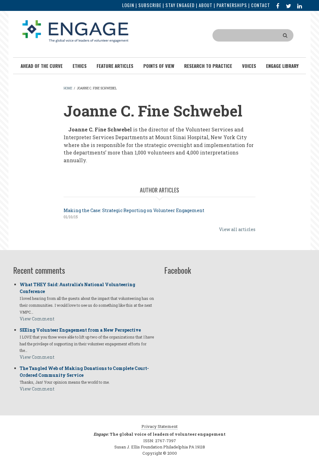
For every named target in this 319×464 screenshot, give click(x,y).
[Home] (75, 30)
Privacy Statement (159, 426)
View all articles (237, 229)
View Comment (37, 319)
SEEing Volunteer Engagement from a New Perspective (80, 330)
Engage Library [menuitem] (282, 65)
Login (128, 5)
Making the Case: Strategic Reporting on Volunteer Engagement (134, 210)
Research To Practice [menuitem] (208, 65)
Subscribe (149, 5)
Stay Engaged (180, 5)
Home (68, 88)
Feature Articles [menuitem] (115, 65)
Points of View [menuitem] (158, 65)
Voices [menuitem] (249, 65)
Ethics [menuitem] (80, 65)
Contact (260, 5)
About (205, 5)
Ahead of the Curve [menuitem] (42, 65)
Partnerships (232, 5)
